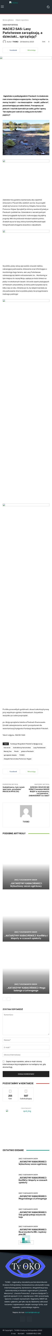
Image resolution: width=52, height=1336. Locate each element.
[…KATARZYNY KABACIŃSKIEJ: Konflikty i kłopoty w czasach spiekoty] (26, 916)
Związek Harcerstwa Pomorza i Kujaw (17, 759)
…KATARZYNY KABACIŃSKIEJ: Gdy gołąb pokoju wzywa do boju (33, 1214)
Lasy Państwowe (39, 748)
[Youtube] (29, 1319)
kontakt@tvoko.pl (32, 1312)
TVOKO (15, 42)
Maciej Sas (8, 751)
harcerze (7, 748)
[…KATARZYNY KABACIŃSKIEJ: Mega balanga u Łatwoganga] (26, 968)
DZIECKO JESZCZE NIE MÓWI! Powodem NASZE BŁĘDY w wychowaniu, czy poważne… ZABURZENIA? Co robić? (39, 791)
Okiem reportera (22, 20)
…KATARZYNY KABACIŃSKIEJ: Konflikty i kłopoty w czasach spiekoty (26, 937)
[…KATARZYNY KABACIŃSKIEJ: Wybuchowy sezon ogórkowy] (26, 863)
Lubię (10, 1090)
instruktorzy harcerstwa (22, 748)
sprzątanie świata (10, 755)
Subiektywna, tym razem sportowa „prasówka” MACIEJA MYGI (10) (14, 789)
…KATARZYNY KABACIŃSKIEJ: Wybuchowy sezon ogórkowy (26, 884)
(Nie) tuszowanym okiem (25, 880)
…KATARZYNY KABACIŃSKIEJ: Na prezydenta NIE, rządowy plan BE (33, 1232)
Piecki (16, 751)
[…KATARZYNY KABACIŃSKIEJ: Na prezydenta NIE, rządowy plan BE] (10, 1231)
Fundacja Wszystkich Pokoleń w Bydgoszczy (26, 744)
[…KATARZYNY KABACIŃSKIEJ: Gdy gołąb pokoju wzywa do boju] (10, 1213)
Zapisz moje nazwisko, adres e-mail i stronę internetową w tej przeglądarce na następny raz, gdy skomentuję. (24, 1064)
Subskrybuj (26, 1090)
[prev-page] (4, 999)
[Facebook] (22, 1319)
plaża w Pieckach (27, 751)
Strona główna (8, 20)
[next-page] (8, 999)
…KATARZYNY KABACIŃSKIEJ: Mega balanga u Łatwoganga (26, 989)
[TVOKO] (26, 6)
